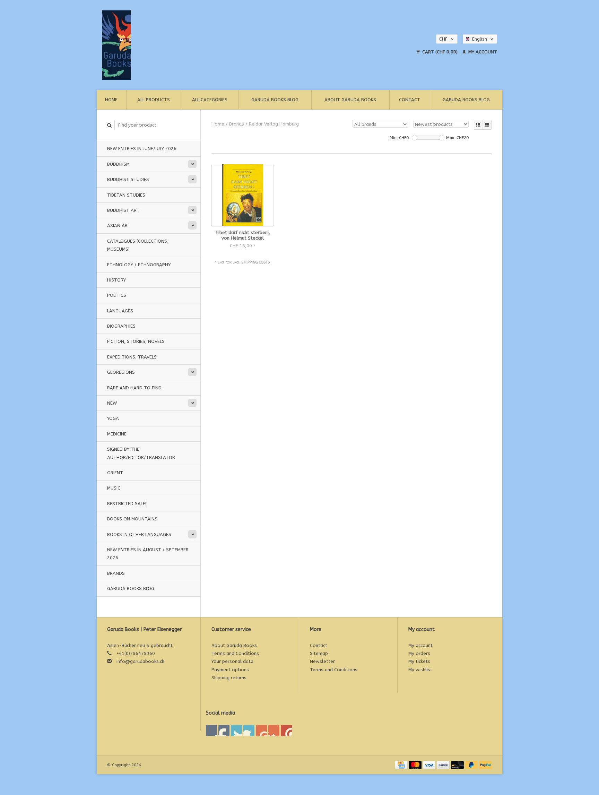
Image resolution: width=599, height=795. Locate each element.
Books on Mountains (132, 518)
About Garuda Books (350, 99)
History (116, 280)
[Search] (109, 125)
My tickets (419, 661)
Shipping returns (228, 677)
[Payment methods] (402, 764)
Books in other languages (139, 534)
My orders (419, 653)
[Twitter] (223, 730)
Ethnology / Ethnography (139, 264)
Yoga (113, 418)
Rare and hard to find (134, 387)
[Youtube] (261, 730)
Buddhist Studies (128, 179)
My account (482, 51)
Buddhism (118, 164)
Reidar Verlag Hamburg (274, 124)
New (112, 403)
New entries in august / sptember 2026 (148, 553)
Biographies (121, 326)
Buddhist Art (123, 210)
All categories (209, 99)
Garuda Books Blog (274, 99)
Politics (116, 295)
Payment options (230, 669)
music (113, 488)
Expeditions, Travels (132, 357)
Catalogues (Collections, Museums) (137, 245)
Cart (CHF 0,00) (440, 51)
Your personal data (232, 661)
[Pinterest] (248, 730)
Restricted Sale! (126, 503)
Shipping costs (255, 262)
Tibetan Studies (126, 195)
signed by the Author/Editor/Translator (141, 453)
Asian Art (119, 225)
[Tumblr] (273, 730)
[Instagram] (286, 730)
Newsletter (322, 661)
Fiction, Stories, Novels (136, 341)
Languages (120, 310)
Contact (409, 99)
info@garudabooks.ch (140, 661)
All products (153, 99)
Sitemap (319, 653)
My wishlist (420, 669)
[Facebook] (211, 730)
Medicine (117, 434)
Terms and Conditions (235, 653)
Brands (116, 573)
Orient (115, 472)
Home (111, 99)
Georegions (121, 372)
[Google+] (236, 730)
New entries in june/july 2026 (141, 148)
